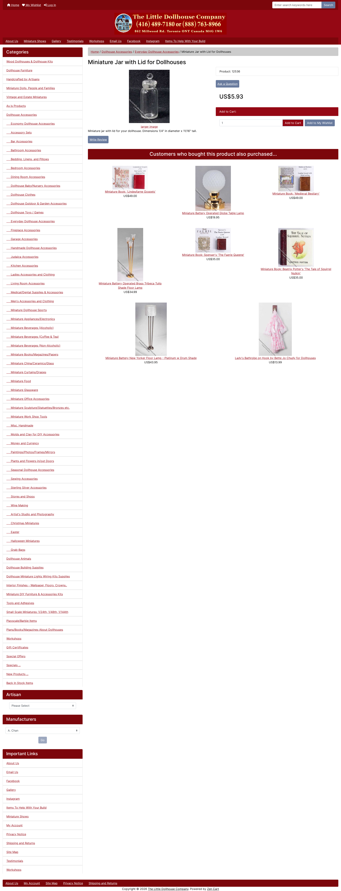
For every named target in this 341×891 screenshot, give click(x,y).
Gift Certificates (17, 647)
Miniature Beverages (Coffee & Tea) (32, 336)
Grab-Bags (15, 550)
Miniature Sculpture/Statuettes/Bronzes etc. (38, 407)
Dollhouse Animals (18, 558)
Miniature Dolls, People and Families (30, 88)
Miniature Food (18, 381)
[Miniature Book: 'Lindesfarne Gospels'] (130, 177)
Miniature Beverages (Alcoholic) (30, 328)
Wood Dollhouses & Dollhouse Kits (29, 61)
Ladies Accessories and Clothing (30, 274)
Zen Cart (213, 889)
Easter (12, 532)
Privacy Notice (16, 834)
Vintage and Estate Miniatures (26, 97)
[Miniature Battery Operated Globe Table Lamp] (213, 188)
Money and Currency (22, 443)
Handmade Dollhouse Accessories (31, 248)
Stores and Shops (20, 496)
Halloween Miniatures (23, 541)
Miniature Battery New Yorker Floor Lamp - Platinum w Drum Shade (151, 358)
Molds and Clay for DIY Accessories (32, 434)
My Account (14, 825)
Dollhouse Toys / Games (25, 212)
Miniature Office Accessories (27, 399)
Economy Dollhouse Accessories (30, 123)
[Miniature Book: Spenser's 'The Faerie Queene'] (213, 240)
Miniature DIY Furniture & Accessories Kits (34, 594)
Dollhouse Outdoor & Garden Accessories (36, 203)
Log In (51, 5)
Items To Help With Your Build (185, 41)
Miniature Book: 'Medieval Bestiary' (296, 193)
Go (43, 740)
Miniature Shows (35, 41)
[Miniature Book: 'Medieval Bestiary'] (296, 178)
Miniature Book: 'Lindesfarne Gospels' (130, 191)
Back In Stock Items (19, 683)
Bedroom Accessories (23, 168)
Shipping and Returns (20, 843)
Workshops (96, 41)
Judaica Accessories (22, 257)
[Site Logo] (170, 24)
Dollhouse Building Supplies (25, 567)
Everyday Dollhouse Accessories (157, 51)
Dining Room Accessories (25, 177)
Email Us (115, 41)
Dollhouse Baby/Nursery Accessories (33, 186)
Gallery (56, 41)
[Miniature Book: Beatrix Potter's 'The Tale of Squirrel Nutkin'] (296, 247)
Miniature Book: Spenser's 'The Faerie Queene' (213, 255)
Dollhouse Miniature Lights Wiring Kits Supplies (38, 576)
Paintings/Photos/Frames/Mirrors (30, 452)
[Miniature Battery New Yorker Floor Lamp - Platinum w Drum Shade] (151, 329)
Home (14, 5)
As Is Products (16, 106)
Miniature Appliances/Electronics (30, 319)
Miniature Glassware (22, 390)
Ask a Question (227, 84)
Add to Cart (293, 123)
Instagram (152, 41)
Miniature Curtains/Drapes (26, 372)
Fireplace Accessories (23, 230)
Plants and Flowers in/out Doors (30, 461)
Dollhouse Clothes (20, 194)
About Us (12, 41)
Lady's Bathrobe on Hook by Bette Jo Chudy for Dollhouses (275, 358)
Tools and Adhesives (20, 603)
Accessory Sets (19, 132)
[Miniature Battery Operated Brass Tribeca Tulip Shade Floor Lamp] (130, 254)
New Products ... (17, 674)
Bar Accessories (19, 141)
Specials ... (13, 665)
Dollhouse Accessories (117, 51)
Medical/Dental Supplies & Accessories (34, 292)
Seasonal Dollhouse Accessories (30, 470)
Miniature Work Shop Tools (26, 416)
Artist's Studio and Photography (30, 514)
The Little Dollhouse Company (168, 889)
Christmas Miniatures (22, 523)
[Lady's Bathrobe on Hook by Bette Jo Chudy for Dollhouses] (275, 329)
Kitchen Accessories (22, 265)
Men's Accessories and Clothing (30, 301)
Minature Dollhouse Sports (26, 310)
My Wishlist (33, 5)
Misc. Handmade (19, 425)
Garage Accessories (22, 239)
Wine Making (17, 505)
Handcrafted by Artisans (22, 79)
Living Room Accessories (25, 283)
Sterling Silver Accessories (26, 487)
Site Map (12, 852)
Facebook (133, 41)
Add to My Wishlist (319, 123)
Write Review (98, 139)
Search (328, 5)
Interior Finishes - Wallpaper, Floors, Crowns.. (36, 585)
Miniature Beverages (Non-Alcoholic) (33, 345)
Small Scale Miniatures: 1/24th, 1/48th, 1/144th (37, 612)
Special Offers (15, 656)
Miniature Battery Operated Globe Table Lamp (213, 213)
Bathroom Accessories (23, 150)
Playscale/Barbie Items (21, 621)
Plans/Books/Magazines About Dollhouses (34, 629)
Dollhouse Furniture (19, 70)
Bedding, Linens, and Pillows (27, 159)
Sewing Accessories (22, 478)
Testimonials (75, 41)
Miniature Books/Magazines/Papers (32, 354)
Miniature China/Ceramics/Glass (30, 363)
